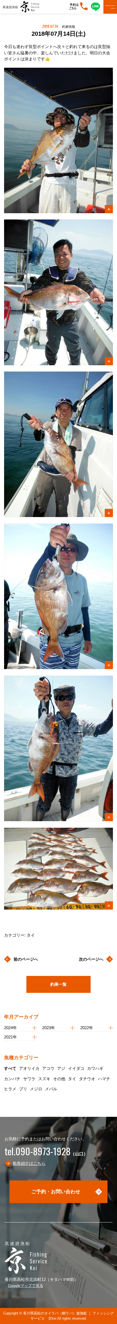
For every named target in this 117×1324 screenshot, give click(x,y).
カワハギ (95, 1068)
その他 (59, 1078)
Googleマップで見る (25, 1285)
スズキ (44, 1078)
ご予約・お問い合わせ (55, 1191)
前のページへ (26, 959)
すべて (10, 1068)
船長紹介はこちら (29, 1163)
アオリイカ (29, 1068)
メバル (51, 1088)
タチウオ (87, 1078)
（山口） (46, 1153)
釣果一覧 (58, 984)
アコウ (48, 1068)
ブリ (23, 1088)
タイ (72, 1078)
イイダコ (76, 1068)
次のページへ (91, 959)
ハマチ (104, 1078)
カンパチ (12, 1078)
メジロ (36, 1088)
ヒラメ (10, 1088)
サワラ (29, 1078)
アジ (61, 1068)
